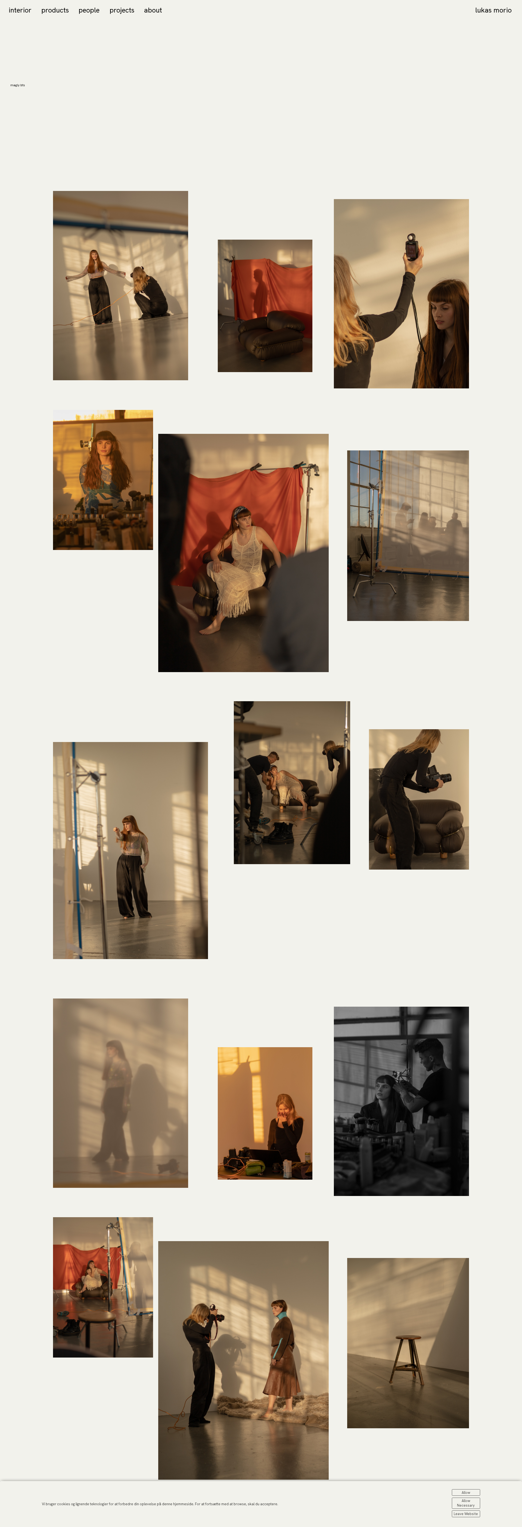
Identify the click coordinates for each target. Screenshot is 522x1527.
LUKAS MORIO (493, 10)
